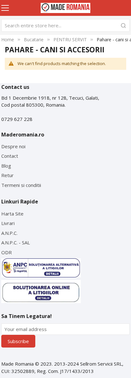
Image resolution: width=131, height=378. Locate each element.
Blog (6, 165)
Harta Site (12, 213)
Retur (7, 175)
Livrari (8, 223)
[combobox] (65, 25)
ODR (6, 252)
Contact (9, 156)
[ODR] (41, 291)
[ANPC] (41, 268)
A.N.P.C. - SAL (15, 242)
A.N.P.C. (9, 233)
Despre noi (13, 146)
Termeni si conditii (21, 185)
